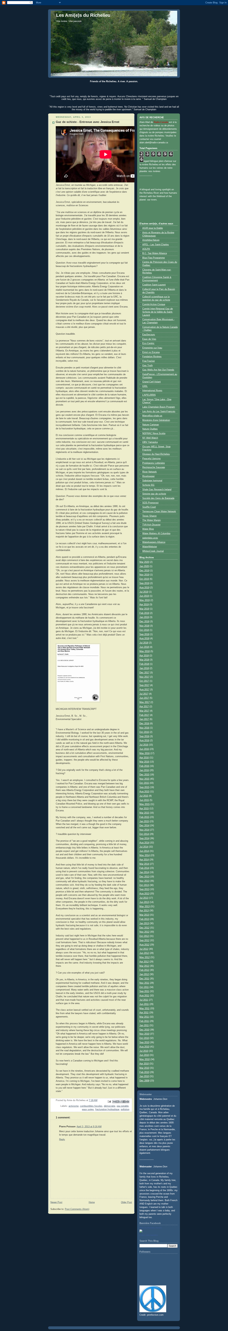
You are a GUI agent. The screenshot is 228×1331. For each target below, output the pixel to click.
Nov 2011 (144, 983)
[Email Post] (109, 1101)
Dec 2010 (144, 1030)
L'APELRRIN (149, 395)
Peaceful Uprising (151, 458)
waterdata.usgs (150, 538)
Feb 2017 (144, 715)
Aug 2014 (144, 842)
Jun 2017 (144, 698)
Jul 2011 (143, 1000)
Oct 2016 (144, 732)
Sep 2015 (144, 787)
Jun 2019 (144, 596)
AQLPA (146, 249)
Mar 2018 (144, 660)
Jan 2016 (144, 770)
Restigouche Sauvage (153, 467)
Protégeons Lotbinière (153, 463)
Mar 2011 (144, 1017)
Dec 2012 (144, 928)
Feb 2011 (144, 1021)
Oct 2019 (144, 579)
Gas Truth (147, 365)
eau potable (123, 1106)
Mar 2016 (144, 762)
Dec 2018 (144, 621)
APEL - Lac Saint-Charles (155, 244)
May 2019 (144, 600)
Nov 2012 (144, 932)
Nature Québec (150, 429)
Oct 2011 (144, 987)
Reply (62, 1139)
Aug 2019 (144, 587)
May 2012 (144, 957)
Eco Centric (148, 343)
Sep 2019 (144, 583)
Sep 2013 (144, 889)
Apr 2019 (144, 604)
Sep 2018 (144, 634)
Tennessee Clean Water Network (159, 511)
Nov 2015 (144, 779)
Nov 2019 (144, 574)
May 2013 (144, 906)
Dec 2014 (144, 825)
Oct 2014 (144, 834)
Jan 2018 (144, 668)
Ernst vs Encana (151, 352)
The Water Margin (151, 520)
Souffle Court (149, 507)
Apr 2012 (144, 961)
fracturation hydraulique (107, 1109)
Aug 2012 (144, 944)
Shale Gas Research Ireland (156, 489)
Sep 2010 (144, 1042)
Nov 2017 (144, 677)
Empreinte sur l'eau (152, 348)
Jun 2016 (144, 749)
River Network (149, 472)
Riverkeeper (148, 476)
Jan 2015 (144, 821)
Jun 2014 (144, 851)
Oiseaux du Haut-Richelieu (156, 454)
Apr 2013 (144, 910)
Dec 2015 (144, 774)
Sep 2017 (144, 685)
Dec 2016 (144, 723)
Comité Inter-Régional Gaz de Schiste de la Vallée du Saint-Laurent (157, 311)
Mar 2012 (144, 966)
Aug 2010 (144, 1047)
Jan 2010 (144, 1076)
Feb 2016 (144, 766)
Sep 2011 (144, 991)
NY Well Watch (150, 438)
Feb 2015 (144, 817)
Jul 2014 (143, 847)
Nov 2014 (144, 830)
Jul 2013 (143, 898)
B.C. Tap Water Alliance (154, 253)
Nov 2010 (144, 1034)
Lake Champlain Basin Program (158, 407)
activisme (74, 1106)
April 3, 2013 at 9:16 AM (89, 1126)
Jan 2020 (144, 566)
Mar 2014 (144, 864)
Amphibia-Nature (150, 240)
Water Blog (148, 529)
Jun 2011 (144, 1004)
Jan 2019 (144, 617)
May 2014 (144, 855)
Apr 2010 (144, 1063)
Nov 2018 (144, 626)
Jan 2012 (144, 974)
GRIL (145, 386)
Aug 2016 (144, 740)
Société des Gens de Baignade (158, 498)
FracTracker (148, 361)
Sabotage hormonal (152, 480)
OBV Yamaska (150, 442)
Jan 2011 (144, 1025)
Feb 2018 (144, 664)
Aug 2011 (144, 995)
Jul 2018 (143, 643)
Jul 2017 (143, 694)
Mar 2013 (144, 915)
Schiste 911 (148, 485)
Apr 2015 (144, 808)
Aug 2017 (144, 689)
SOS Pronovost (150, 502)
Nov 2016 (144, 728)
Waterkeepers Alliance (153, 542)
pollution (125, 1109)
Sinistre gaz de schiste (154, 494)
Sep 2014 (144, 838)
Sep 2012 (144, 940)
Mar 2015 (144, 813)
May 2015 (144, 804)
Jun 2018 (144, 647)
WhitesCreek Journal (153, 551)
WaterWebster (149, 546)
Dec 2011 (144, 978)
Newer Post (56, 1202)
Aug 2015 (144, 791)
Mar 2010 (144, 1068)
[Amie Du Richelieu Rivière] (140, 1231)
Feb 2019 (144, 613)
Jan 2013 (144, 923)
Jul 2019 (143, 592)
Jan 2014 (144, 872)
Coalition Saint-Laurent (154, 285)
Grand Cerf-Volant (151, 382)
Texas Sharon (149, 516)
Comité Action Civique (153, 304)
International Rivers (152, 390)
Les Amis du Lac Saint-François (158, 411)
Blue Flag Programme (153, 258)
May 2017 (144, 702)
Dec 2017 (144, 672)
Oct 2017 (144, 681)
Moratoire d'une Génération (156, 420)
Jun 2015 (144, 800)
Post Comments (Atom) (77, 1209)
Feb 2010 (144, 1072)
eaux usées (88, 1109)
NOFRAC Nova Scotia (153, 433)
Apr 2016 (144, 757)
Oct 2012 (144, 936)
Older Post (126, 1202)
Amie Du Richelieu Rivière (150, 1228)
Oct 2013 (144, 885)
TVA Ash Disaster (151, 524)
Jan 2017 (144, 719)
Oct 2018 (144, 630)
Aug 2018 (144, 638)
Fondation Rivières (152, 356)
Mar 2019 (144, 609)
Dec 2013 (144, 876)
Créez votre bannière (148, 1235)
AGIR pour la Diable (152, 228)
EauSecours (148, 334)
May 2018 (144, 651)
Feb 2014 (144, 868)
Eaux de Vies (149, 339)
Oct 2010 (144, 1038)
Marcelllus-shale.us (152, 415)
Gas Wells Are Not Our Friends (158, 370)
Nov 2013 (144, 881)
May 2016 (144, 753)
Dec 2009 (144, 1080)
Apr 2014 (144, 859)
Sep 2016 (144, 736)
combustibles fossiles (91, 1106)
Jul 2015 (143, 796)
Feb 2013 (144, 919)
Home (92, 1202)
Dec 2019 (144, 570)
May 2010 (144, 1059)
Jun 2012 (144, 953)
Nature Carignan (150, 424)
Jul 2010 (143, 1051)
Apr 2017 (144, 706)
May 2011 (144, 1008)
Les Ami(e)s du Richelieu (83, 15)
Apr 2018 (144, 655)
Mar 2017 (144, 711)
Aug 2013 (144, 893)
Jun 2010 (144, 1055)
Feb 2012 (144, 970)
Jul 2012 (143, 949)
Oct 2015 (144, 783)
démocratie (109, 1106)
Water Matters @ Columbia (156, 533)
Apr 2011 (144, 1012)
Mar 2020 (144, 562)
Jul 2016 (143, 745)
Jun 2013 (144, 902)
